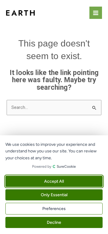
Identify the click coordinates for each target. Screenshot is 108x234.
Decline (54, 222)
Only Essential (54, 194)
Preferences (54, 208)
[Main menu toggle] (95, 13)
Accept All (54, 181)
